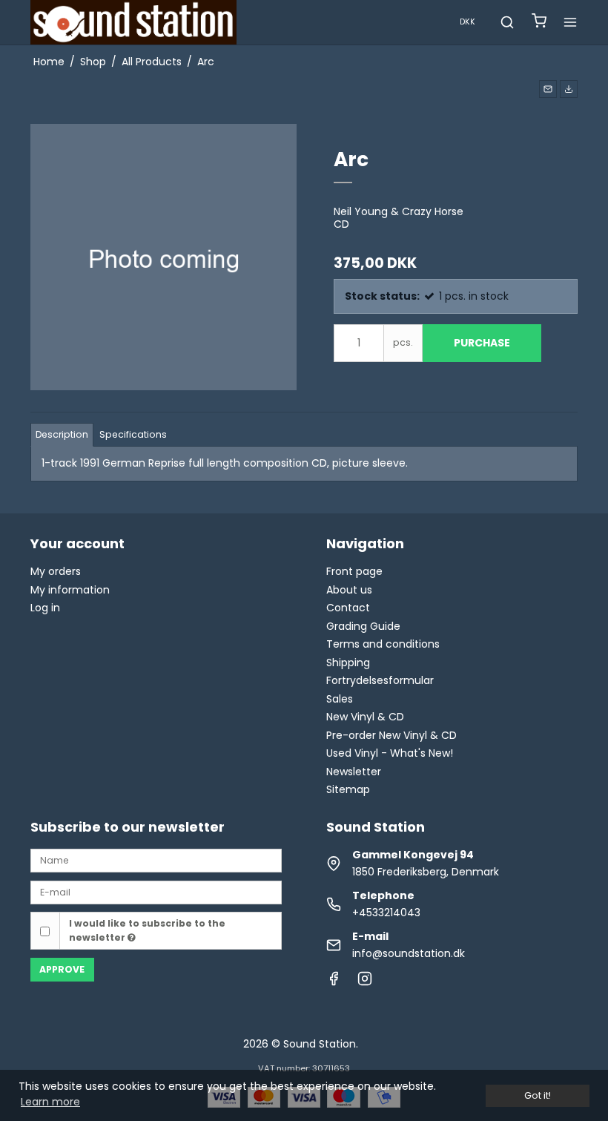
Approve (62, 969)
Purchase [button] (482, 342)
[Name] (156, 859)
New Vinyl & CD (365, 716)
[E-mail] (156, 891)
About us (349, 589)
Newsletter (353, 771)
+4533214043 (386, 912)
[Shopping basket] (539, 22)
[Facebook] (333, 982)
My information (70, 589)
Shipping (348, 662)
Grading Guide (363, 626)
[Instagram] (364, 982)
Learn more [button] (50, 1101)
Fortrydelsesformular (380, 680)
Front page (354, 571)
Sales (339, 698)
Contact (348, 607)
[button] (548, 89)
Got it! (537, 1095)
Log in (45, 607)
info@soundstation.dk (408, 953)
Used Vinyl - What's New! (389, 753)
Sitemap (348, 789)
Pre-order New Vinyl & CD (391, 735)
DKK (467, 21)
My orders (55, 571)
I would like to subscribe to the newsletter (147, 930)
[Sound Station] (133, 22)
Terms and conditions (383, 644)
